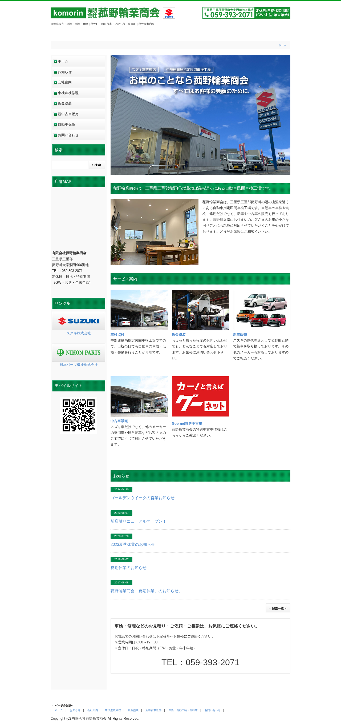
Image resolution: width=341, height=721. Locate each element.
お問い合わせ (68, 135)
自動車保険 (66, 124)
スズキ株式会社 (79, 333)
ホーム (282, 45)
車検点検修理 (68, 93)
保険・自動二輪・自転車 (183, 710)
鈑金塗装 (65, 103)
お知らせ (65, 72)
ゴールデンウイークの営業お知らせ (142, 498)
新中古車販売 (68, 114)
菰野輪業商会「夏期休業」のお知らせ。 (146, 591)
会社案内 (65, 82)
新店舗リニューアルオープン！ (139, 521)
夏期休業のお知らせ (129, 568)
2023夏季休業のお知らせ (133, 544)
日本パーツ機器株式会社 (79, 365)
